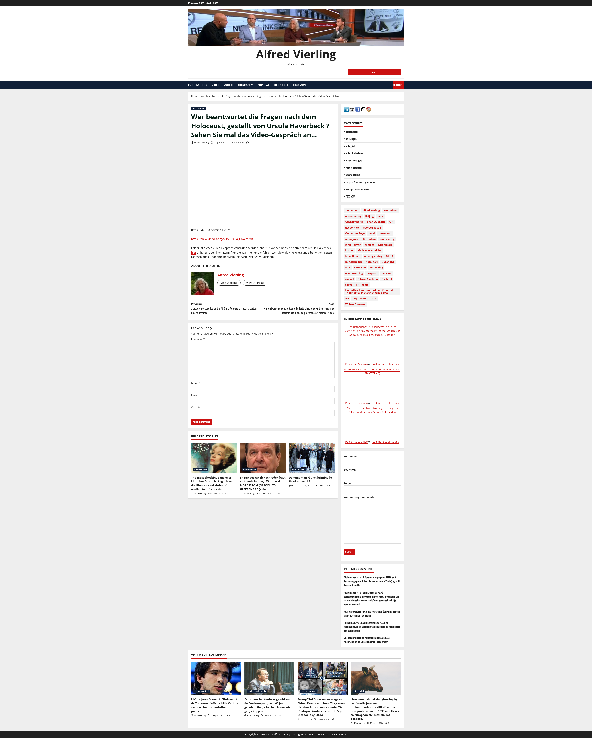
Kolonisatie (385, 244)
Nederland (387, 262)
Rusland (387, 279)
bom (380, 216)
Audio (228, 85)
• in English (349, 146)
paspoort (372, 273)
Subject (348, 483)
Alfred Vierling (296, 54)
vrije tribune (360, 298)
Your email (350, 469)
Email (195, 395)
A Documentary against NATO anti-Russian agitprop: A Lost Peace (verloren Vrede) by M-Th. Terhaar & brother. (372, 581)
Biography (245, 85)
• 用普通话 (350, 196)
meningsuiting (373, 256)
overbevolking (354, 273)
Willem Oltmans (355, 304)
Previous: (224, 308)
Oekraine (360, 267)
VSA (374, 298)
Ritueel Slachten (368, 279)
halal (371, 233)
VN (347, 298)
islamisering (387, 239)
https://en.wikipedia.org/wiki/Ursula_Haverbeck (222, 239)
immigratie (352, 239)
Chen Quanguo (376, 222)
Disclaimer (300, 85)
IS (364, 239)
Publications (197, 85)
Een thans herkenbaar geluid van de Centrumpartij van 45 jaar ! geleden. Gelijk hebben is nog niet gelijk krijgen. (268, 705)
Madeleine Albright (369, 250)
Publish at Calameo (356, 364)
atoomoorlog (353, 216)
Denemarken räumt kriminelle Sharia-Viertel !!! (310, 479)
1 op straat (352, 210)
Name (195, 383)
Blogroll (281, 85)
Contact (397, 85)
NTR (347, 267)
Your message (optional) (359, 497)
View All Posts (255, 283)
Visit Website (229, 283)
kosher (349, 250)
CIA (391, 222)
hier (193, 252)
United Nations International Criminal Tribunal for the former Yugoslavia (369, 292)
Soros (348, 284)
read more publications (385, 364)
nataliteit (372, 262)
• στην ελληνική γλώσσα (359, 182)
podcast (386, 273)
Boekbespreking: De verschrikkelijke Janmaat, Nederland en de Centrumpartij (367, 640)
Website (196, 407)
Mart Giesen (352, 256)
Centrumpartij (354, 222)
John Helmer (353, 244)
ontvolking (376, 267)
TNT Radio (362, 284)
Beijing (369, 216)
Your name (350, 456)
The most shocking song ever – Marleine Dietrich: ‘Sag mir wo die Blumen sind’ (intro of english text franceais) (212, 483)
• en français (350, 139)
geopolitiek (352, 227)
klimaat (369, 244)
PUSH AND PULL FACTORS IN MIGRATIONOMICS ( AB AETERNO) (372, 371)
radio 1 (349, 279)
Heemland (385, 233)
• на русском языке (356, 189)
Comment (198, 339)
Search (374, 72)
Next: (299, 308)
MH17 (389, 256)
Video (216, 85)
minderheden (353, 262)
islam (372, 239)
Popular (263, 85)
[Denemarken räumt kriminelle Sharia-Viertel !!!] (312, 458)
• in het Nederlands (353, 153)
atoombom (390, 210)
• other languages (353, 160)
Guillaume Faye (355, 233)
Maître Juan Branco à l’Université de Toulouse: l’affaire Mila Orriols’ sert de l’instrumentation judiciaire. (214, 705)
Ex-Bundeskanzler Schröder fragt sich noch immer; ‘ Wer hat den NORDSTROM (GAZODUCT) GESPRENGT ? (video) (263, 483)
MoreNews (324, 734)
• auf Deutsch (198, 108)
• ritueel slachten (353, 167)
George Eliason (372, 227)
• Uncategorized (352, 175)
